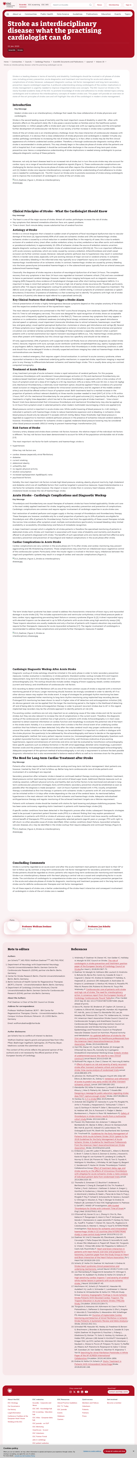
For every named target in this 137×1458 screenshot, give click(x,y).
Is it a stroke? (91, 1099)
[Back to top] (130, 1442)
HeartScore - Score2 (40, 1430)
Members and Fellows (90, 1403)
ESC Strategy (13, 1403)
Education (106, 14)
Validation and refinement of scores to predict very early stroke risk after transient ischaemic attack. (101, 1081)
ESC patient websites (41, 1443)
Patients (85, 1409)
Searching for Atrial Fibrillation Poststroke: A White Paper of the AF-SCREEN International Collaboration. (101, 1355)
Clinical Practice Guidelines (67, 1403)
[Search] (90, 5)
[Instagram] (70, 1392)
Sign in (128, 5)
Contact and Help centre (118, 1392)
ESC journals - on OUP (41, 1423)
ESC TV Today (62, 1406)
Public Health (47, 14)
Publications (92, 14)
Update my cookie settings (92, 1451)
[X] (74, 1392)
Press (84, 1416)
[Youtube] (86, 1392)
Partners (85, 1413)
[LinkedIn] (82, 1392)
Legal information (14, 1413)
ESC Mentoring (38, 1427)
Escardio (22, 5)
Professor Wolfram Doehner (36, 926)
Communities (31, 14)
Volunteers (86, 1406)
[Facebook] (78, 1392)
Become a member (114, 1403)
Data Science (63, 14)
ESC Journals (62, 1409)
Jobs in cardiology (39, 1440)
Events (118, 14)
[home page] (8, 14)
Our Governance (14, 1406)
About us (17, 14)
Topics (127, 14)
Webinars (61, 1416)
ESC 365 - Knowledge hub (42, 1409)
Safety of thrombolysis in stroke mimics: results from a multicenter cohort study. (101, 1116)
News (99, 5)
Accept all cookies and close (115, 1451)
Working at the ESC (15, 1422)
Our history (12, 1409)
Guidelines (77, 14)
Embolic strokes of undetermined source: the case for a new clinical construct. (101, 1056)
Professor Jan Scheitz (99, 926)
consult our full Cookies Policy (24, 1456)
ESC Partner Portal (40, 1436)
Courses (60, 1419)
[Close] (133, 1451)
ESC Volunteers (38, 1433)
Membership (114, 5)
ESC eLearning (34, 5)
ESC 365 (45, 5)
